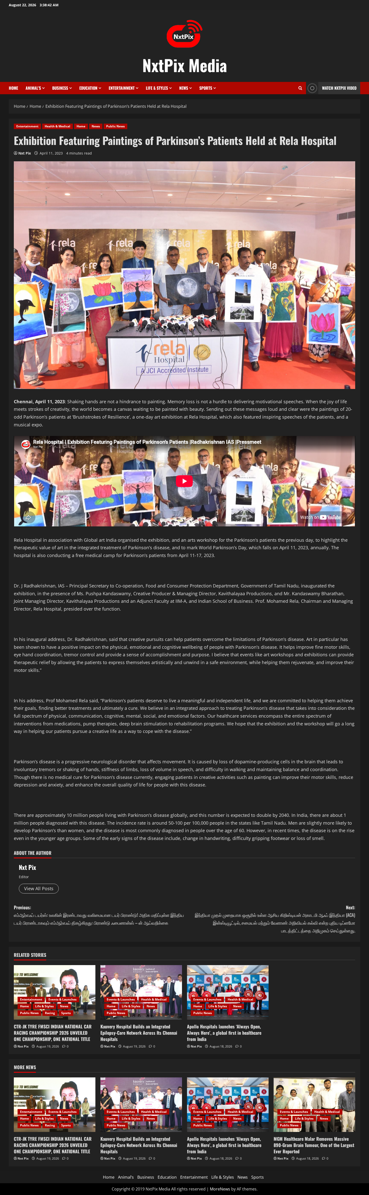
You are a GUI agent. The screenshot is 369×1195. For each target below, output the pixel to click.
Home (13, 88)
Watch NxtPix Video (339, 88)
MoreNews (220, 1189)
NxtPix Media (184, 65)
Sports (205, 88)
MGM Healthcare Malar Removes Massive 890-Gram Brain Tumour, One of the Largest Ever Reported (314, 1145)
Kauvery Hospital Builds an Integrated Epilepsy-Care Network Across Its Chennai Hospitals (138, 1032)
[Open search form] (300, 88)
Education (88, 88)
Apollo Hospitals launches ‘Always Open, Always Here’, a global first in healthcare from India (224, 1032)
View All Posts (38, 888)
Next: (275, 919)
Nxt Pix (24, 153)
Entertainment (122, 88)
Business (60, 88)
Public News (115, 126)
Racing (50, 1013)
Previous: (99, 915)
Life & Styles (157, 88)
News (183, 88)
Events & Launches (62, 999)
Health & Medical (57, 126)
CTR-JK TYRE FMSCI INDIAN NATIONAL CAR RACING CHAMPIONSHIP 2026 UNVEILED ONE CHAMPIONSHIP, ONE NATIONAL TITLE (53, 1032)
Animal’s (33, 88)
